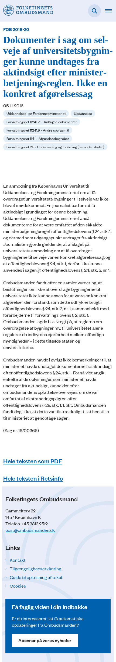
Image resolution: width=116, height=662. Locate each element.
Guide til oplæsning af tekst (36, 577)
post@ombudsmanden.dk (30, 530)
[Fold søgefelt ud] (94, 10)
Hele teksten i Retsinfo (33, 478)
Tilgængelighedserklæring (35, 568)
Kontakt (18, 560)
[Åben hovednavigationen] (110, 11)
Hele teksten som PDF (32, 461)
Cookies (18, 586)
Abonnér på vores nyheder (44, 640)
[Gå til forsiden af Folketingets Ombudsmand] (26, 11)
